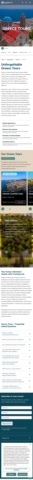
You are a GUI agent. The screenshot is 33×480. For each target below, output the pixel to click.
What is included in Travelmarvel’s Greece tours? (10, 334)
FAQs (30, 52)
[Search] (26, 2)
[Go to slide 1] (10, 209)
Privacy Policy (6, 429)
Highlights (15, 52)
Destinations (10, 59)
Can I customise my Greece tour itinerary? (13, 345)
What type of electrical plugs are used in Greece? (9, 374)
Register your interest (9, 202)
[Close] (30, 444)
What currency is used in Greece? (11, 369)
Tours (9, 52)
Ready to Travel (23, 52)
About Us (5, 438)
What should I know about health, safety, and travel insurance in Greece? (13, 380)
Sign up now (7, 423)
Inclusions (3, 52)
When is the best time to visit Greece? (13, 339)
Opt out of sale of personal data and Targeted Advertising (16, 469)
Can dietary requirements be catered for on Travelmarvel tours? (11, 387)
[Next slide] (30, 208)
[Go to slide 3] (16, 209)
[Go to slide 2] (13, 209)
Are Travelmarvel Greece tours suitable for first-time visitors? (10, 356)
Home (2, 59)
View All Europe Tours (8, 158)
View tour (20, 202)
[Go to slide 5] (23, 209)
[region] (17, 460)
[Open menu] (30, 2)
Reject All (11, 474)
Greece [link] (24, 59)
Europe (17, 59)
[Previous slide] (2, 208)
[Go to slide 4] (20, 209)
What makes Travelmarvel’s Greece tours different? (10, 363)
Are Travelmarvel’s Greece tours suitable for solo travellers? (11, 350)
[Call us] (22, 2)
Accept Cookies (22, 474)
